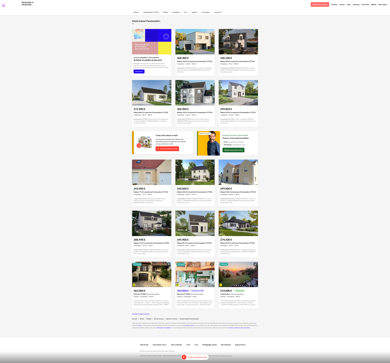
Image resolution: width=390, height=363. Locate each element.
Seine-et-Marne (171, 319)
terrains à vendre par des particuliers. (239, 328)
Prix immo (365, 4)
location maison (189, 325)
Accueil (134, 319)
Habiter (373, 4)
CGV (196, 345)
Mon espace (382, 4)
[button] (148, 284)
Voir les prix (139, 71)
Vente (142, 319)
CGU (188, 345)
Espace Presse (240, 345)
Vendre (342, 4)
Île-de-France (159, 319)
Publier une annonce (320, 4)
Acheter (334, 4)
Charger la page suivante (140, 314)
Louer (349, 4)
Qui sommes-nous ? (160, 345)
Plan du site (144, 345)
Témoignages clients (209, 345)
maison (139, 325)
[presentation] (134, 275)
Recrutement (226, 345)
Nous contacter (176, 345)
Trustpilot (171, 351)
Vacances (356, 4)
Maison (149, 319)
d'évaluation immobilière (164, 328)
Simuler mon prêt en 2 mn (233, 150)
